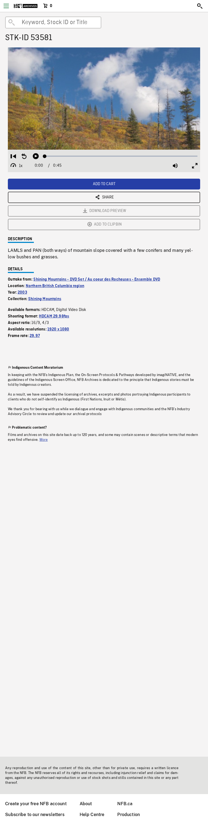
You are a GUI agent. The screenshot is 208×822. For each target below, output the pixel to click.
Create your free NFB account (35, 803)
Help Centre (92, 814)
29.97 (35, 336)
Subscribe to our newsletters (34, 814)
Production (128, 814)
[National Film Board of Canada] (26, 6)
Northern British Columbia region (55, 286)
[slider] (121, 156)
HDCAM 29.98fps (54, 316)
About (86, 803)
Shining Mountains (44, 299)
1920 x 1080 (58, 329)
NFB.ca (124, 803)
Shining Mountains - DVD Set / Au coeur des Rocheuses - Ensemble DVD (96, 279)
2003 (22, 292)
